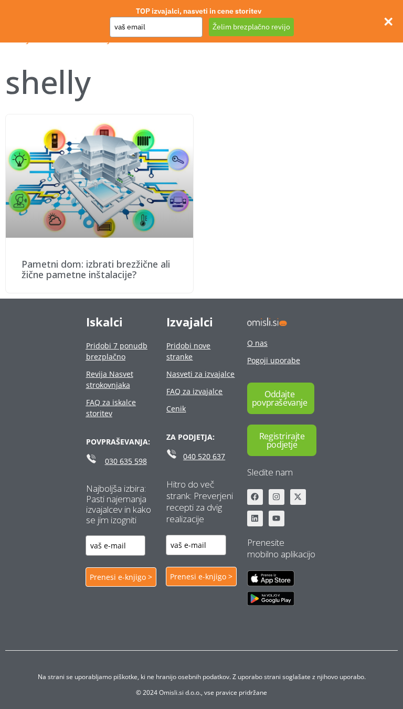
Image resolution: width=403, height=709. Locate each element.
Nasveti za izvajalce (200, 374)
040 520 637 (204, 456)
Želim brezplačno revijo (251, 26)
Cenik (176, 409)
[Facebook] (255, 497)
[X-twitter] (298, 497)
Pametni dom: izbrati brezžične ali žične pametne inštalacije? (96, 269)
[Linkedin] (255, 518)
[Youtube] (276, 518)
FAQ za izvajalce (194, 391)
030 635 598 (126, 461)
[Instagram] (276, 497)
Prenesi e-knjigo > (121, 577)
